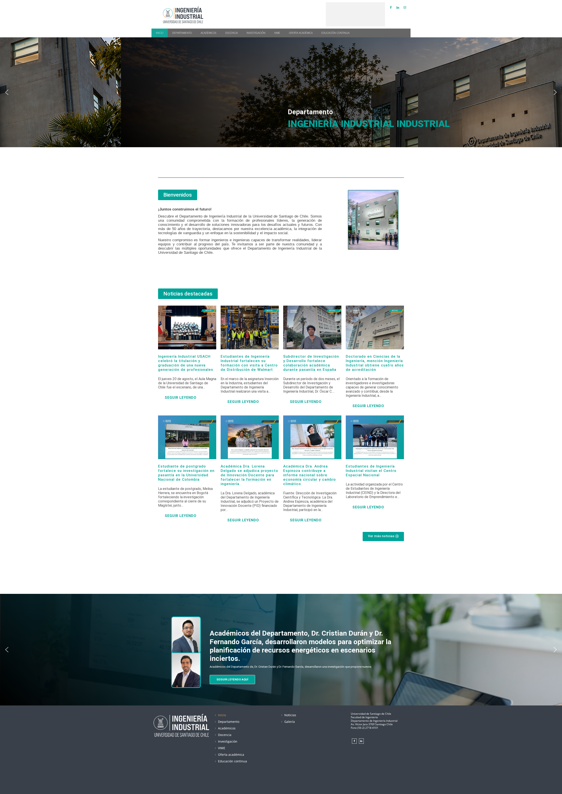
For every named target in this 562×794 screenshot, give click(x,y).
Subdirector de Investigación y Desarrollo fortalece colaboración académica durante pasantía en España (311, 363)
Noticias (290, 715)
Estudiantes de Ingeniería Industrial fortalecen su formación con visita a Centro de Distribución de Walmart (249, 363)
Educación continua (335, 33)
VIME (277, 33)
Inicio (159, 33)
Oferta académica (301, 33)
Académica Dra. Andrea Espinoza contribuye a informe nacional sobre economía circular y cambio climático (309, 475)
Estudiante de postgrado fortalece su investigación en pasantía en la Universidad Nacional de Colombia (186, 473)
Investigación (256, 33)
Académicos (208, 33)
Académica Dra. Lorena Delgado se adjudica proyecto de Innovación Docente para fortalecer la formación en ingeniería (249, 475)
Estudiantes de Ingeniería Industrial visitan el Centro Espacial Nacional (371, 470)
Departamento (182, 33)
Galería (289, 722)
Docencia (231, 33)
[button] (6, 92)
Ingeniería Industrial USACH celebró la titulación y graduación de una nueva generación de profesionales (185, 363)
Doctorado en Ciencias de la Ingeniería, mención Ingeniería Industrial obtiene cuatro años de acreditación (375, 363)
